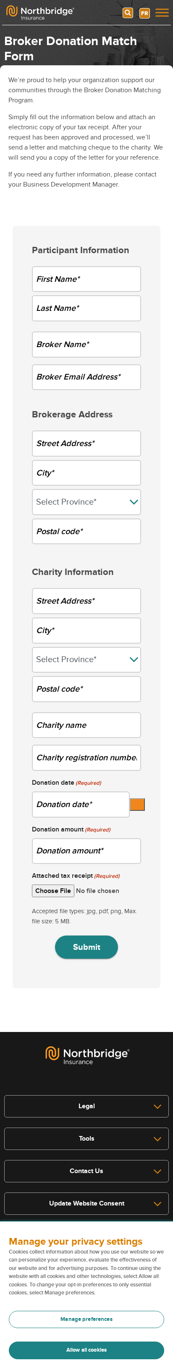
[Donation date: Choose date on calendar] (137, 804)
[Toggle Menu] (162, 12)
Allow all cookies (86, 1350)
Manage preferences (86, 1319)
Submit (86, 947)
